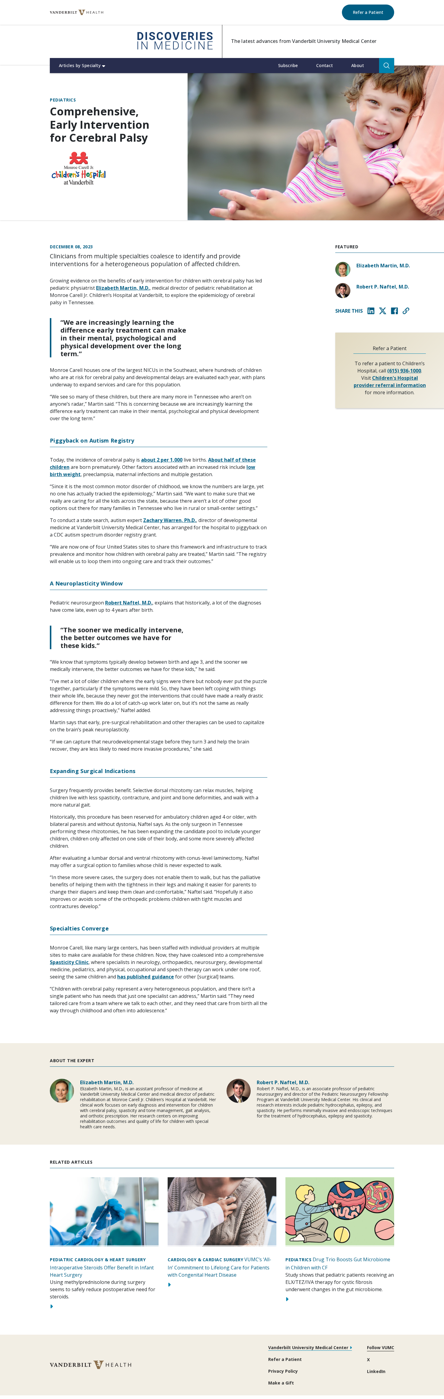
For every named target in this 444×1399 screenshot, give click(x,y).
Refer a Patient (373, 12)
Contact (324, 65)
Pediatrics (63, 100)
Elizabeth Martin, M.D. (123, 288)
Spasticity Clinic (69, 962)
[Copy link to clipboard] (406, 311)
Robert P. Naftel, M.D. (382, 286)
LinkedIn (376, 1371)
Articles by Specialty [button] (80, 65)
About (357, 65)
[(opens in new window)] (76, 12)
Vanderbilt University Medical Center (308, 1347)
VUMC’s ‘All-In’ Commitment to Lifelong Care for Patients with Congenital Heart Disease (219, 1267)
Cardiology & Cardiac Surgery (205, 1259)
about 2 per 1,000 (161, 459)
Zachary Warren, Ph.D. (169, 520)
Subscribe (288, 65)
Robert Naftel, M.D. (128, 602)
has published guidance (145, 976)
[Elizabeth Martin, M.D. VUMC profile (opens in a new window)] (342, 269)
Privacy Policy (283, 1371)
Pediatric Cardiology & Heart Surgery (98, 1259)
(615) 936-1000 (404, 370)
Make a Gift (281, 1383)
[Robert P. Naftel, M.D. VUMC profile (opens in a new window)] (342, 290)
